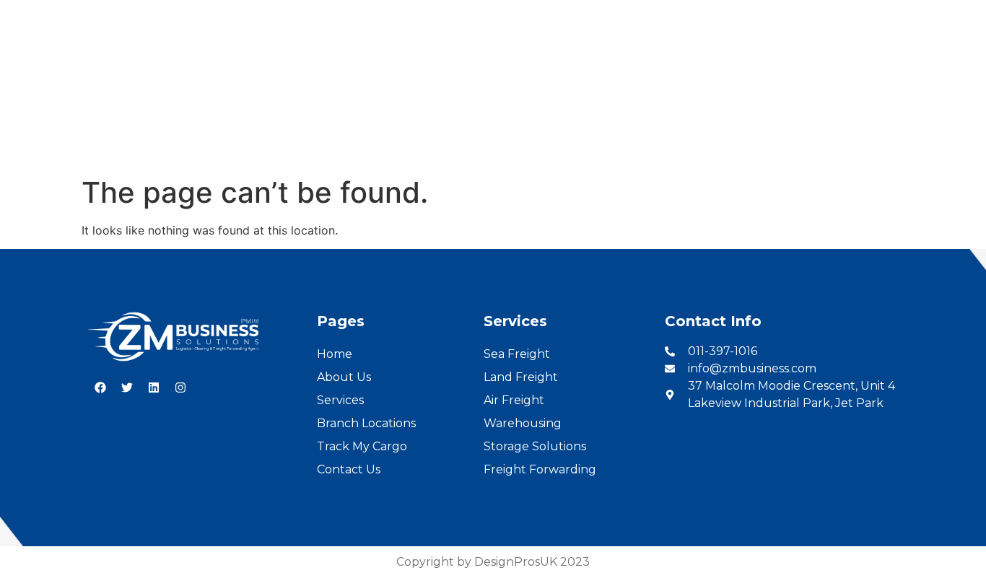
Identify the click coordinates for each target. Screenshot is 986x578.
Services (396, 131)
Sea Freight (517, 354)
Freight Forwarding (540, 469)
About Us (315, 131)
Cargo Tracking (624, 131)
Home (240, 131)
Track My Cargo (362, 446)
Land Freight (521, 377)
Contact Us (731, 131)
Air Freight (514, 400)
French (958, 15)
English (906, 15)
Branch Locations (500, 131)
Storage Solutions (535, 446)
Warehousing (523, 423)
